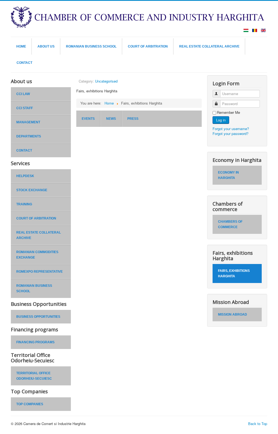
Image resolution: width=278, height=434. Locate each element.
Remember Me (228, 112)
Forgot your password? (230, 133)
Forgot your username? (231, 128)
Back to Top (257, 423)
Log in (221, 119)
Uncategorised (106, 81)
